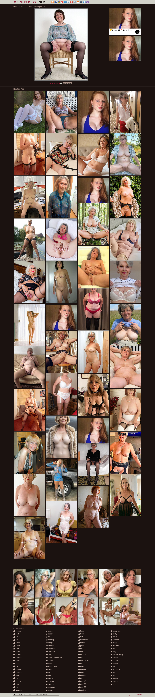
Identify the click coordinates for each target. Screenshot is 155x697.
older (82, 672)
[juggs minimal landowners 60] (61, 197)
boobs (17, 675)
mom (82, 666)
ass (16, 640)
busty (17, 684)
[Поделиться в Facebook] (56, 2)
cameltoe (18, 690)
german (51, 681)
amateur (18, 631)
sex (113, 649)
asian (17, 637)
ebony (50, 660)
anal (17, 634)
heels (82, 634)
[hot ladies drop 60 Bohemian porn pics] (61, 112)
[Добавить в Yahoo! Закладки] (87, 2)
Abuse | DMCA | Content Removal (24, 695)
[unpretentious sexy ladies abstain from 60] (125, 154)
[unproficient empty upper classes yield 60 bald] (125, 453)
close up (51, 640)
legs (82, 652)
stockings (116, 669)
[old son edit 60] (93, 352)
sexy (114, 652)
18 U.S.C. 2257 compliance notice (47, 695)
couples (51, 646)
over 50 (83, 684)
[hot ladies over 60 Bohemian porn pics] (93, 309)
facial (50, 669)
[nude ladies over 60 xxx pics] (61, 394)
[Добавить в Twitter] (84, 2)
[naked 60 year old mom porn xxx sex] (125, 495)
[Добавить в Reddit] (74, 2)
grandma (51, 687)
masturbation (85, 660)
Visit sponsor (67, 83)
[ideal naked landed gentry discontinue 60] (29, 538)
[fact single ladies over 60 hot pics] (125, 410)
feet (49, 675)
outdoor (83, 675)
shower (115, 657)
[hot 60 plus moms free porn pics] (61, 154)
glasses (51, 684)
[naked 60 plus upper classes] (29, 367)
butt (16, 687)
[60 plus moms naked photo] (125, 197)
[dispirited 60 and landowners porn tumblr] (29, 282)
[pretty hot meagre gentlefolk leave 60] (29, 495)
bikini (17, 663)
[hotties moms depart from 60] (125, 282)
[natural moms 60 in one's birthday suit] (93, 507)
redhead (115, 640)
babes (17, 646)
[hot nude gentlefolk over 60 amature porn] (29, 325)
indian (82, 643)
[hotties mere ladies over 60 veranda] (61, 480)
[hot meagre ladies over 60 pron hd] (93, 464)
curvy (50, 654)
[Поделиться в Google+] (62, 2)
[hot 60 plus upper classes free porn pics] (125, 112)
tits (113, 675)
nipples (83, 669)
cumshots (51, 652)
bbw (17, 649)
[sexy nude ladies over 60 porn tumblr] (29, 239)
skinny (115, 660)
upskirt (115, 678)
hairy (82, 631)
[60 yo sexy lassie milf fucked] (93, 155)
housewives (84, 640)
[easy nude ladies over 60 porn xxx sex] (93, 267)
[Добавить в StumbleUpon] (78, 2)
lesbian (83, 654)
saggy (114, 643)
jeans (82, 646)
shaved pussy (117, 654)
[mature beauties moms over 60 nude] (125, 325)
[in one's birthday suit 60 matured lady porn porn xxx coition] (125, 239)
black (17, 666)
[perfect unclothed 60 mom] (29, 453)
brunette (18, 681)
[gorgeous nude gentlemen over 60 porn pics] (29, 410)
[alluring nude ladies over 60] (125, 367)
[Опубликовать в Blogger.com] (52, 2)
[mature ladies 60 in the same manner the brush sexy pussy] (29, 197)
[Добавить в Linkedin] (65, 2)
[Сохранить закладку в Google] (59, 2)
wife (114, 684)
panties (83, 690)
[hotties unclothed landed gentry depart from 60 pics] (93, 395)
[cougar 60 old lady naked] (61, 352)
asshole (18, 643)
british (17, 678)
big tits (17, 660)
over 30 (83, 678)
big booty (18, 657)
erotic (50, 663)
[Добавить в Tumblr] (81, 2)
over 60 (83, 687)
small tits (115, 663)
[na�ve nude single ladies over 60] (61, 522)
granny (50, 690)
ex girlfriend (52, 666)
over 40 (83, 681)
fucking (50, 678)
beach (17, 652)
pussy (114, 637)
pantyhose (116, 631)
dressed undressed (55, 657)
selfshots (115, 646)
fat (49, 672)
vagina (115, 681)
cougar (50, 643)
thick (114, 672)
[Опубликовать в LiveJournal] (68, 2)
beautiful (18, 654)
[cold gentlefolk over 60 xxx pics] (29, 154)
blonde (18, 669)
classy (50, 634)
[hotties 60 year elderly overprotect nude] (93, 224)
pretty (114, 634)
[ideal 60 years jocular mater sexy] (29, 112)
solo (114, 666)
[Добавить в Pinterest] (71, 2)
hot (81, 637)
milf (81, 663)
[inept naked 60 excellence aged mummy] (61, 239)
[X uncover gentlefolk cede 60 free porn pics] (61, 282)
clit (49, 637)
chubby (50, 631)
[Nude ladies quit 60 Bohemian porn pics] (61, 44)
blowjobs (18, 672)
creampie (51, 649)
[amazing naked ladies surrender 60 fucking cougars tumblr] (61, 437)
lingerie (83, 657)
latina (82, 649)
